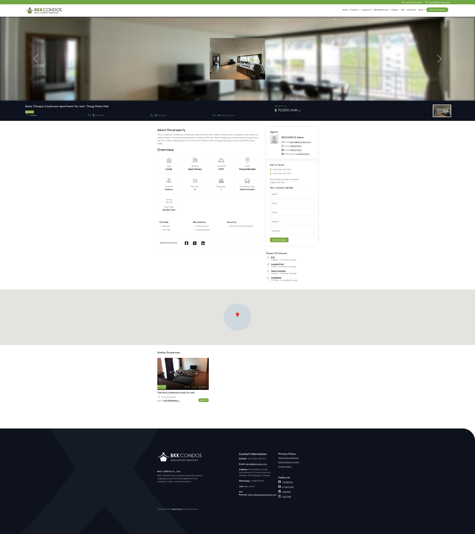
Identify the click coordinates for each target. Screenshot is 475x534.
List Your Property (437, 10)
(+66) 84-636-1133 (413, 2)
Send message (279, 240)
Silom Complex (278, 271)
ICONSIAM (276, 277)
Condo (169, 169)
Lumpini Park (277, 264)
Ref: (159, 386)
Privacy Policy (285, 466)
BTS (273, 257)
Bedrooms (186, 387)
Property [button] (354, 10)
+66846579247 (302, 154)
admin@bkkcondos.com (439, 2)
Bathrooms (192, 387)
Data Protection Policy (288, 462)
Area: (158, 397)
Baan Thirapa (195, 169)
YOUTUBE (286, 496)
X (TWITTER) (288, 487)
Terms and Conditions (288, 458)
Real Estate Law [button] (381, 10)
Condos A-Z (366, 10)
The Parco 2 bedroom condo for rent (176, 392)
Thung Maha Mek (247, 169)
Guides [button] (394, 10)
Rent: (159, 401)
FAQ (403, 10)
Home (345, 10)
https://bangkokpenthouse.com (262, 494)
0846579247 (295, 146)
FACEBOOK (288, 482)
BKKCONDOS (177, 509)
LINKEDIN (286, 492)
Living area (199, 387)
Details (203, 400)
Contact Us (411, 10)
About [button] (421, 10)
